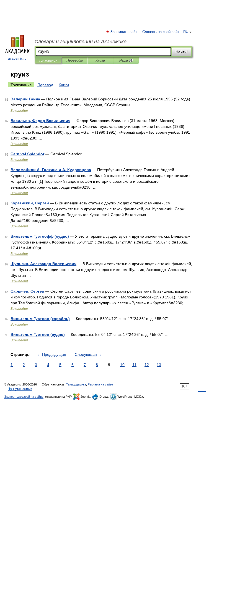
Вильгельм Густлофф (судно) (40, 236)
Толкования (48, 60)
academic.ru (17, 58)
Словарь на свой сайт (160, 32)
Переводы (74, 60)
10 (122, 364)
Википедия (19, 111)
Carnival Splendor (27, 154)
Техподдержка (76, 384)
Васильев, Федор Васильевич (40, 120)
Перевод (45, 85)
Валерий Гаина (25, 99)
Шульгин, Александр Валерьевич (43, 264)
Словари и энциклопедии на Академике (81, 41)
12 (147, 364)
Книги (100, 60)
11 (134, 364)
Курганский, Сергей (30, 203)
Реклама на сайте (100, 384)
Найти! (182, 52)
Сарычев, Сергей (27, 291)
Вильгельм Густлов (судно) (38, 334)
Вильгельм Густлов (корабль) (40, 318)
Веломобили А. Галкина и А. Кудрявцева (51, 170)
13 (159, 364)
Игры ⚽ (126, 60)
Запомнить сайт (124, 32)
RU (185, 32)
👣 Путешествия (20, 388)
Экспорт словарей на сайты (23, 396)
